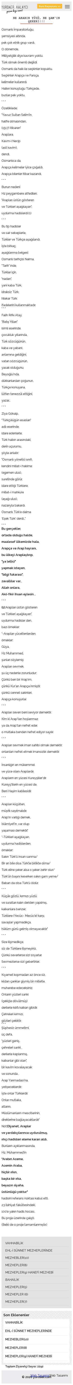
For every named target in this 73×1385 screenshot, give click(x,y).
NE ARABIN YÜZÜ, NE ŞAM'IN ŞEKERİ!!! (36, 19)
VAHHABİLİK (14, 1243)
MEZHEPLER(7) (16, 1301)
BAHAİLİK (12, 1280)
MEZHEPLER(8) (16, 1265)
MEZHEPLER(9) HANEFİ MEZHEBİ (29, 1272)
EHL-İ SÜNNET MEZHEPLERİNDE (28, 1250)
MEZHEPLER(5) (16, 1287)
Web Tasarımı (39, 1375)
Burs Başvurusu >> (49, 6)
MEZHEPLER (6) (16, 1294)
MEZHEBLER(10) (17, 1258)
